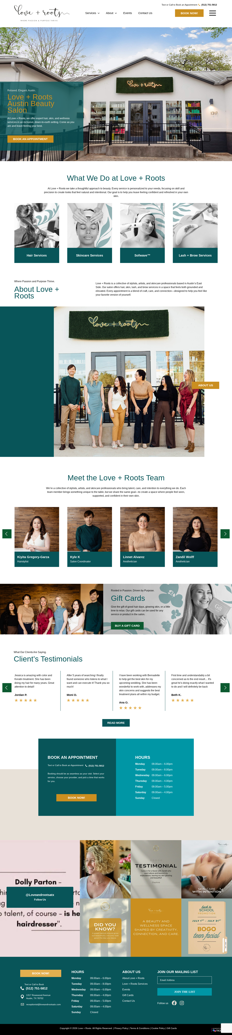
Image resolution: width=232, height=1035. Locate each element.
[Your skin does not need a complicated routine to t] (206, 869)
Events (127, 13)
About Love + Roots (133, 978)
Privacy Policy (121, 1028)
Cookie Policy (158, 1028)
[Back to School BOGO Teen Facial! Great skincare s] (206, 927)
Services (90, 13)
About (109, 13)
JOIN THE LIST (184, 991)
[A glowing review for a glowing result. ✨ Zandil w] (156, 869)
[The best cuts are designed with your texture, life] (105, 927)
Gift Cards (128, 995)
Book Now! (189, 13)
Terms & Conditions (139, 1028)
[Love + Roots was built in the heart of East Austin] (156, 927)
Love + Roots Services (135, 984)
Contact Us (145, 13)
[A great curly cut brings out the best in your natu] (105, 869)
